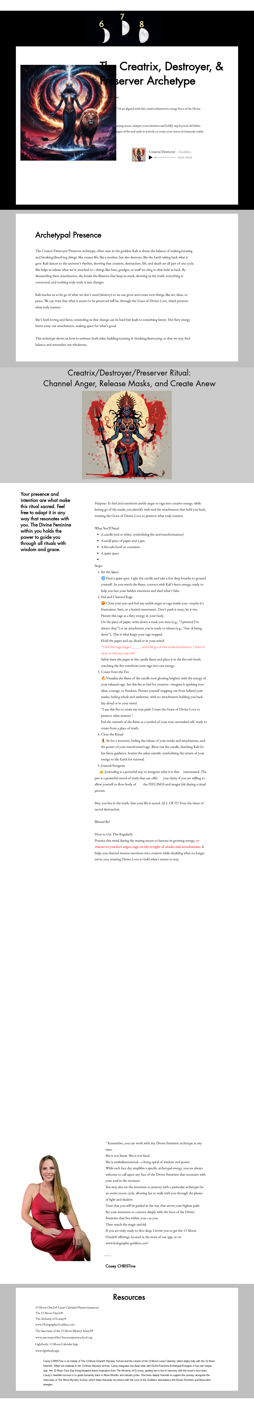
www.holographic (117, 1243)
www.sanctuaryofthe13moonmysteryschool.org (63, 1337)
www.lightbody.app (47, 1350)
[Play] (150, 157)
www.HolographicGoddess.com (54, 1324)
